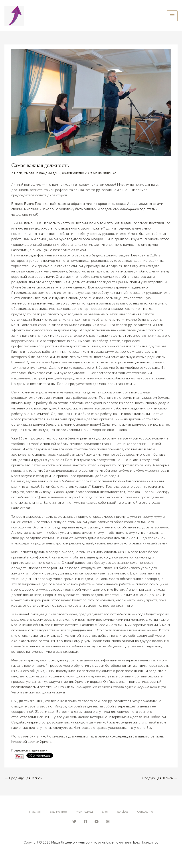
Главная (35, 811)
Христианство (73, 173)
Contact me (145, 811)
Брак (18, 173)
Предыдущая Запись (23, 778)
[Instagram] (108, 822)
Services (122, 811)
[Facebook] (85, 822)
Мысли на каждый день (42, 173)
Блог (105, 811)
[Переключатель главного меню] (172, 15)
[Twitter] (74, 822)
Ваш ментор (58, 811)
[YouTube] (97, 822)
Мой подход (84, 811)
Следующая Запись (159, 778)
